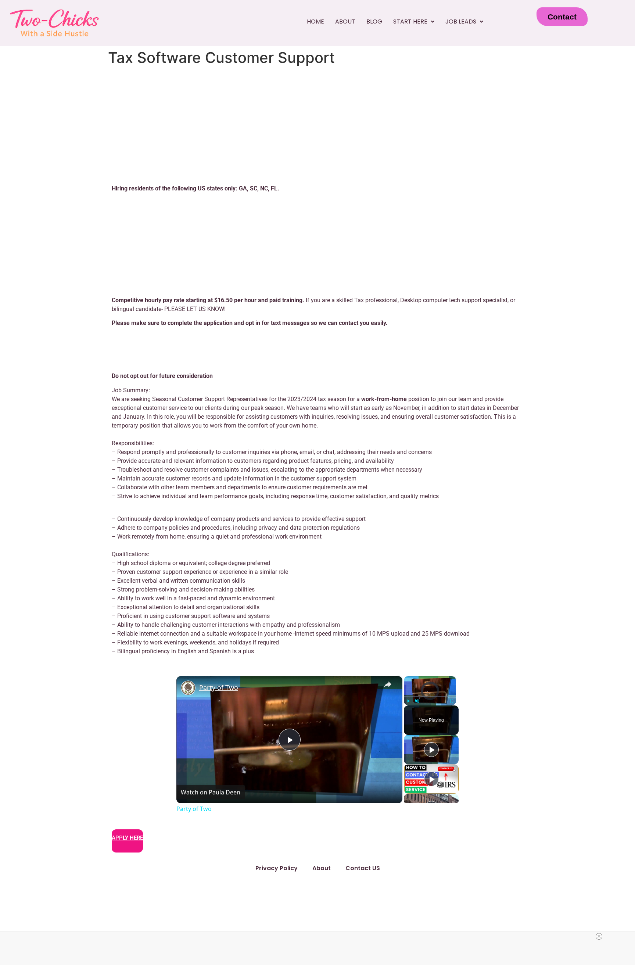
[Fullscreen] (451, 700)
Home (315, 21)
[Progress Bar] (430, 696)
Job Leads (460, 21)
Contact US (362, 868)
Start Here (410, 21)
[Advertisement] (317, 123)
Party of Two (218, 687)
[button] (414, 21)
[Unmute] (417, 700)
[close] (599, 936)
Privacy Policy (276, 868)
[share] (387, 684)
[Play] (408, 700)
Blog (374, 21)
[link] (188, 687)
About (345, 21)
